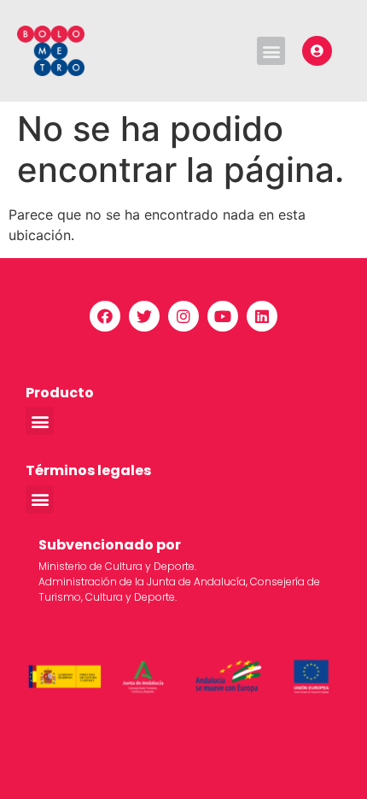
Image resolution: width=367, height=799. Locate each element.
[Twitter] (144, 316)
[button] (271, 51)
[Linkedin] (262, 316)
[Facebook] (105, 316)
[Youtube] (222, 316)
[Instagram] (183, 316)
